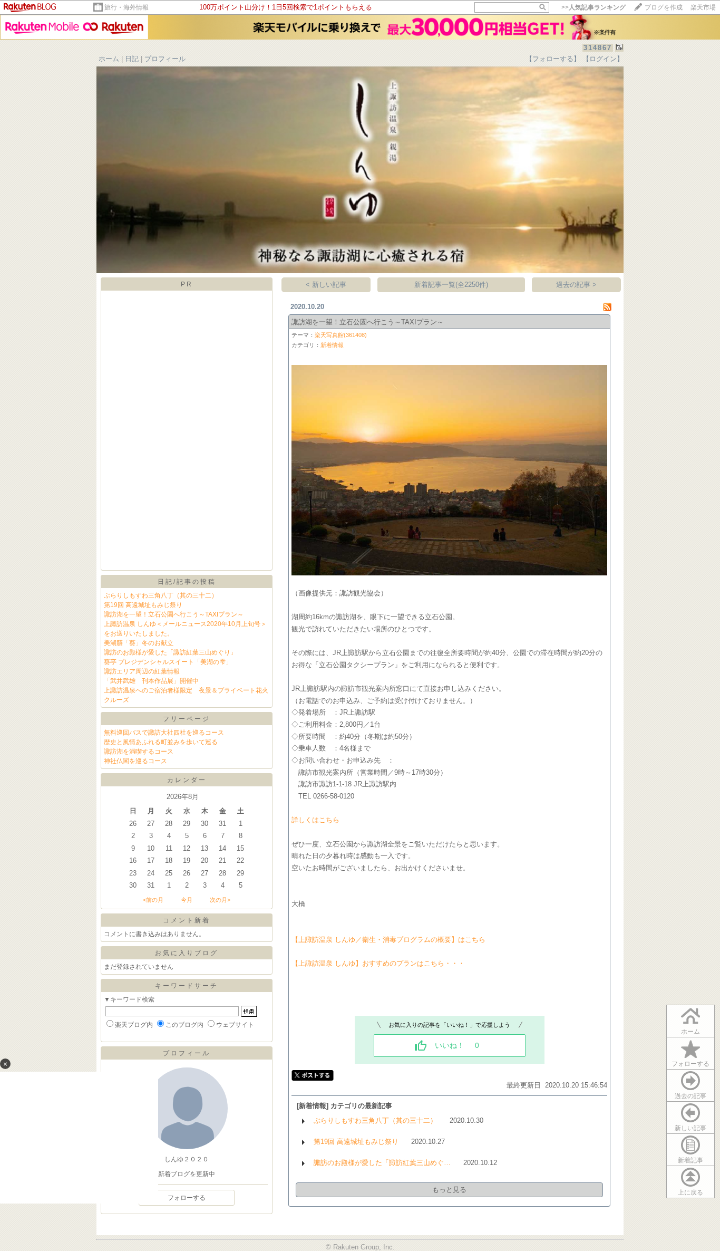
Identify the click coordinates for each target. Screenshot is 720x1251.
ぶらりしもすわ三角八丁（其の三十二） (161, 595)
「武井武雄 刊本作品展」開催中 (151, 681)
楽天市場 (703, 7)
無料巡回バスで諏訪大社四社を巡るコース (164, 732)
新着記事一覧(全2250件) (451, 284)
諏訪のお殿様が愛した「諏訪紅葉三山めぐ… (382, 1163)
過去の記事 (690, 1096)
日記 (132, 59)
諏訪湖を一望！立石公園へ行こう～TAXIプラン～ (174, 614)
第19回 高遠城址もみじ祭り (143, 605)
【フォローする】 (553, 59)
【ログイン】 (603, 59)
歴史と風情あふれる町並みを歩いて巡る (161, 742)
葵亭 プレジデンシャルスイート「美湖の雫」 (168, 662)
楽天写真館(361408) (341, 335)
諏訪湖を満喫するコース (138, 751)
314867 (597, 48)
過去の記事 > (576, 284)
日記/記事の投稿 (187, 581)
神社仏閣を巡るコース (135, 761)
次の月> (220, 900)
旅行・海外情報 (126, 7)
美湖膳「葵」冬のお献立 (138, 643)
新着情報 (332, 345)
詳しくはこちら (315, 820)
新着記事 (690, 1160)
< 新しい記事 (326, 284)
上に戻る (690, 1192)
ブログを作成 (664, 7)
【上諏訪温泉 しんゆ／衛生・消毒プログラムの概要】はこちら (388, 940)
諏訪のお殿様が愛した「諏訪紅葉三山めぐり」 (170, 652)
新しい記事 (690, 1128)
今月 (186, 900)
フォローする (690, 1063)
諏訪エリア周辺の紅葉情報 (142, 671)
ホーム (109, 59)
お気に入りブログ (186, 953)
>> (593, 7)
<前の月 (153, 900)
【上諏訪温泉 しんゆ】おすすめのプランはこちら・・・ (378, 963)
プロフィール (165, 59)
